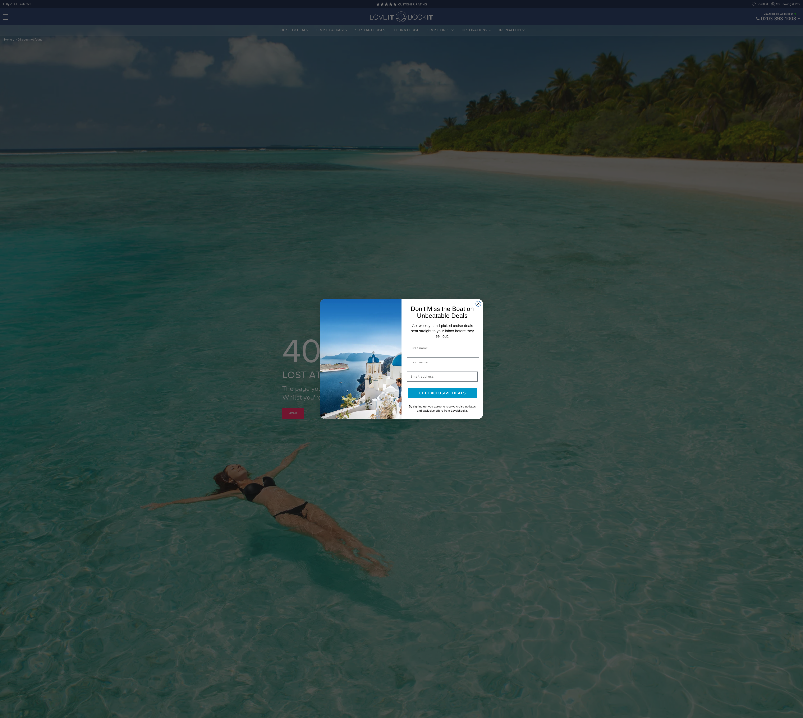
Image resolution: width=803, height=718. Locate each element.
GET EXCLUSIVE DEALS (442, 393)
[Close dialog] (478, 303)
